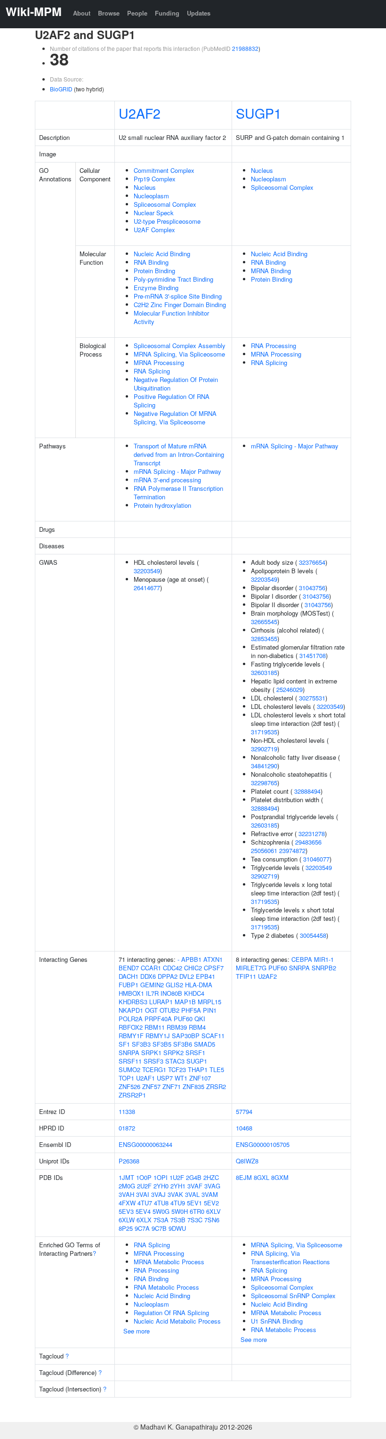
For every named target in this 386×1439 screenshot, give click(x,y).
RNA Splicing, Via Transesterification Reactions (290, 1257)
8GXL (261, 1177)
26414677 (147, 587)
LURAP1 (161, 1001)
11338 (127, 1111)
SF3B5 (162, 1044)
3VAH (126, 1194)
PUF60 (183, 1018)
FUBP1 (128, 984)
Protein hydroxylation (162, 505)
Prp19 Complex (155, 178)
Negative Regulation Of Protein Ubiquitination (176, 383)
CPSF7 (214, 967)
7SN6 (211, 1219)
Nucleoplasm (151, 195)
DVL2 (186, 976)
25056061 (264, 850)
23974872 (292, 850)
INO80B (171, 993)
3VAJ (158, 1194)
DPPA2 (167, 976)
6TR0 (197, 1211)
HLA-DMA (198, 984)
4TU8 (161, 1202)
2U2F (144, 1185)
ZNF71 (171, 1086)
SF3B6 (182, 1044)
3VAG (212, 1185)
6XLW (127, 1219)
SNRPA (129, 1052)
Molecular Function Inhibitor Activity (171, 317)
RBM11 (155, 1027)
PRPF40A (158, 1018)
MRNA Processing (159, 362)
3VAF (194, 1185)
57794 (244, 1111)
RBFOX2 (131, 1027)
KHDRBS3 (133, 1001)
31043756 (312, 587)
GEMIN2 (152, 984)
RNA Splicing (152, 370)
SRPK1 (151, 1052)
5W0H (179, 1211)
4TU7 (144, 1202)
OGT (151, 1010)
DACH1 (128, 976)
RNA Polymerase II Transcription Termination (178, 492)
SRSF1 (195, 1052)
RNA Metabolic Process (166, 1287)
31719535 (264, 731)
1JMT (126, 1177)
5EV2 (211, 1202)
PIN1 (210, 1010)
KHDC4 (194, 993)
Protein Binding (154, 270)
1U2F (176, 1177)
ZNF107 (200, 1077)
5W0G (161, 1211)
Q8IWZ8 (247, 1160)
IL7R (152, 993)
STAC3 (175, 1061)
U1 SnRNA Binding (277, 1321)
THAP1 (198, 1069)
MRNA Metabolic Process (169, 1261)
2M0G (127, 1185)
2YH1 (177, 1185)
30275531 (312, 697)
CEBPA (301, 959)
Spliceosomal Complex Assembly (179, 345)
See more (136, 1330)
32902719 (264, 748)
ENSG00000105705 (263, 1144)
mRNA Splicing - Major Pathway (177, 471)
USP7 (165, 1077)
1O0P (144, 1177)
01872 (127, 1127)
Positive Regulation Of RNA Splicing (171, 400)
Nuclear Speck (154, 212)
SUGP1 (258, 112)
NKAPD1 (131, 1010)
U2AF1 (145, 1077)
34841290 (264, 765)
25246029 (289, 689)
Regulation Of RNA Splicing (171, 1312)
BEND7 (129, 967)
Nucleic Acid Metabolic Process (177, 1321)
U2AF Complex (154, 229)
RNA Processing (273, 345)
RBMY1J (157, 1035)
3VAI (142, 1194)
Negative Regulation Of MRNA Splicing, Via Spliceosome (175, 417)
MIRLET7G (251, 967)
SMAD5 (204, 1044)
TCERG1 (154, 1069)
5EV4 (143, 1211)
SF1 (124, 1044)
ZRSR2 (216, 1086)
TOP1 (126, 1077)
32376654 (312, 562)
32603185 (264, 672)
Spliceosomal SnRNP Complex (293, 1295)
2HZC (211, 1177)
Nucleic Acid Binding (162, 253)
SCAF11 (213, 1035)
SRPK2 (173, 1052)
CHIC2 (193, 967)
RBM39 (177, 1027)
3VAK (175, 1194)
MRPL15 (209, 1001)
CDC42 (172, 967)
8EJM (244, 1177)
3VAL (192, 1194)
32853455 (264, 638)
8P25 (126, 1228)
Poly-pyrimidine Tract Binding (173, 279)
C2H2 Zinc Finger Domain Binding (180, 304)
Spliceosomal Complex (165, 204)
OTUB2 (169, 1010)
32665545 (264, 621)
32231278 (311, 833)
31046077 (316, 858)
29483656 (308, 841)
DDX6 (148, 976)
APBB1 (191, 959)
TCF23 (177, 1069)
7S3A (161, 1219)
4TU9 (177, 1202)
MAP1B (185, 1001)
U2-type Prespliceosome (167, 221)
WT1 (181, 1077)
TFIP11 (246, 976)
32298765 (264, 782)
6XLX (144, 1219)
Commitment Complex (164, 170)
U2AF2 (140, 112)
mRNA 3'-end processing (167, 479)
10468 (244, 1127)
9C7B (159, 1228)
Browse (109, 12)
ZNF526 (129, 1086)
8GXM (280, 1177)
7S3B (177, 1219)
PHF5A (191, 1010)
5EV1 (194, 1202)
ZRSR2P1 (132, 1094)
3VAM (209, 1194)
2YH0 (161, 1185)
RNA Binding (151, 262)
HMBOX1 (131, 993)
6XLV (213, 1211)
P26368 (129, 1160)
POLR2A (131, 1018)
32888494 (307, 791)
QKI (199, 1018)
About (81, 12)
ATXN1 (213, 959)
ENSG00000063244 (145, 1144)
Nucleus (145, 187)
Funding (167, 12)
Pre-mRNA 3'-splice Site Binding (178, 296)
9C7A (142, 1228)
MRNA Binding (271, 270)
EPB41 (205, 976)
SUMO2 (129, 1069)
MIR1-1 (324, 959)
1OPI (160, 1177)
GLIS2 (174, 984)
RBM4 (197, 1027)
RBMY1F (131, 1035)
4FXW (127, 1202)
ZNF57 (151, 1086)
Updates (198, 12)
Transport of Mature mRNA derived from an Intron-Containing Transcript (179, 454)
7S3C (194, 1219)
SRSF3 (153, 1061)
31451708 (312, 655)
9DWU (177, 1228)
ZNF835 (193, 1086)
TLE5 (216, 1069)
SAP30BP (186, 1035)
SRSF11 (130, 1061)
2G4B (193, 1177)
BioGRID (61, 89)
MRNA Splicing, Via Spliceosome (179, 354)
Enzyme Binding (156, 287)
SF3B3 (141, 1044)
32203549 (147, 570)
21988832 (245, 48)
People (137, 12)
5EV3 (126, 1211)
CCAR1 (151, 967)
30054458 (313, 935)
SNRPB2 (324, 967)
